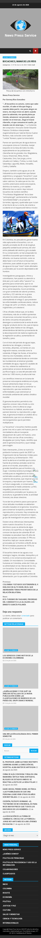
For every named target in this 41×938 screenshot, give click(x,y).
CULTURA (7, 910)
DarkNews (19, 933)
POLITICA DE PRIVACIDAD (13, 858)
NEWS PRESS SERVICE (12, 849)
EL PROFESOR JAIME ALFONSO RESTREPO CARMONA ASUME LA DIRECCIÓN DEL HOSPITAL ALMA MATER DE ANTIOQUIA (20, 764)
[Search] (30, 51)
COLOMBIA (7, 889)
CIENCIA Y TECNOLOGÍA (12, 919)
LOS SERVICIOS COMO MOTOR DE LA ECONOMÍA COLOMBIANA (20, 640)
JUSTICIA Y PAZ (9, 906)
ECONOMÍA (7, 897)
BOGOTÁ (6, 893)
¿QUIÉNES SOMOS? (11, 854)
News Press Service (20, 35)
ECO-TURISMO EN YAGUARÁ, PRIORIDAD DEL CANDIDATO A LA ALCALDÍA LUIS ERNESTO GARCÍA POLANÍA (20, 600)
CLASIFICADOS (9, 874)
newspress (6, 65)
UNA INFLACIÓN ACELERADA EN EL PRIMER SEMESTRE (20, 718)
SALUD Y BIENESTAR (11, 914)
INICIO (5, 884)
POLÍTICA (7, 901)
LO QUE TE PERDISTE (9, 57)
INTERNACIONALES (10, 923)
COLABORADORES (10, 869)
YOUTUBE (35, 51)
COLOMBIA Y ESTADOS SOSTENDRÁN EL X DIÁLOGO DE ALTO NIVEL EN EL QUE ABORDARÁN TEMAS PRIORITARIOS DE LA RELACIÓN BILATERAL (20, 587)
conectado (25, 615)
